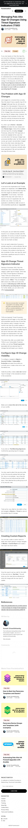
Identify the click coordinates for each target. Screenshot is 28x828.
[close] (26, 3)
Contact (3, 798)
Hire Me (3, 801)
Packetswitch (15, 825)
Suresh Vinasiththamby (11, 28)
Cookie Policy (5, 807)
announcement (9, 290)
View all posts (6, 639)
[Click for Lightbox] (14, 218)
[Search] (12, 11)
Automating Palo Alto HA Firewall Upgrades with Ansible (12, 760)
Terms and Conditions (7, 812)
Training (3, 803)
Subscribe (19, 11)
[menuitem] (7, 799)
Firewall (15, 51)
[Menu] (25, 11)
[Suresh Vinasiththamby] (2, 29)
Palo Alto (7, 51)
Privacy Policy (5, 809)
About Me (3, 805)
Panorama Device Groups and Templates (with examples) (12, 725)
